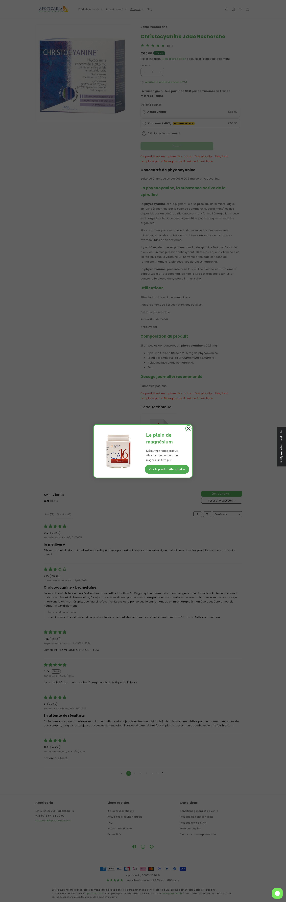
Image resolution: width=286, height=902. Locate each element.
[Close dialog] (188, 428)
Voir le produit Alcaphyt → (167, 469)
